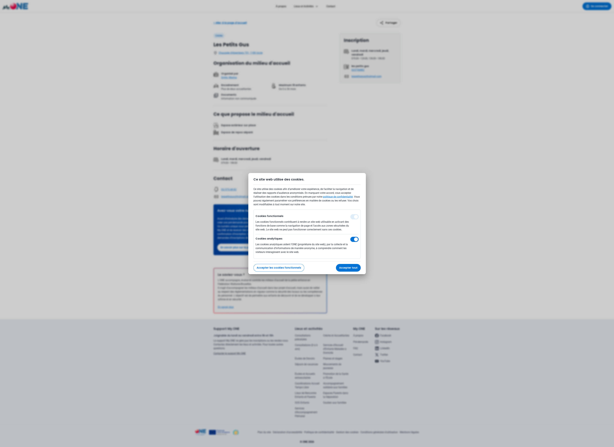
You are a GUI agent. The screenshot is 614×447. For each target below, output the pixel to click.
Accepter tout (348, 268)
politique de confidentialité (338, 196)
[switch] (354, 239)
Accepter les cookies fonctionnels (279, 268)
